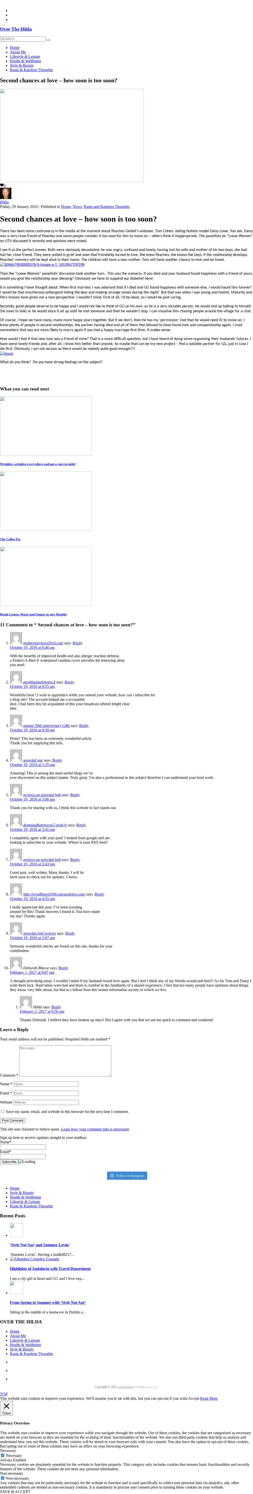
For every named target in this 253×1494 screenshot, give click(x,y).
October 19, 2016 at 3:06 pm (32, 799)
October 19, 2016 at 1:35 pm (32, 765)
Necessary (14, 1455)
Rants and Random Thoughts (106, 206)
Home (66, 206)
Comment (9, 1075)
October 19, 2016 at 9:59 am (32, 730)
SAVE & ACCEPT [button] (15, 1492)
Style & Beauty (22, 1193)
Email (6, 1093)
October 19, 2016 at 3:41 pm (32, 829)
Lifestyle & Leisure (25, 1202)
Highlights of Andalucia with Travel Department (50, 1269)
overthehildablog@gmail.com (23, 2)
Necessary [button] (8, 1451)
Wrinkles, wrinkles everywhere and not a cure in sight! (38, 464)
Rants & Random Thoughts (31, 1206)
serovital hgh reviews (39, 933)
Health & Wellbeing (25, 1197)
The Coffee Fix (10, 539)
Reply (77, 643)
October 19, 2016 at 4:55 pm (32, 899)
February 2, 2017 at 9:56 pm (42, 1011)
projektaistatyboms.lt (39, 682)
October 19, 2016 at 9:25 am (32, 686)
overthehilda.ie (125, 1387)
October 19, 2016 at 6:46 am (32, 647)
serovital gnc (33, 760)
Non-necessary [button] (11, 1473)
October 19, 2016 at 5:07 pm (32, 938)
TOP (4, 1394)
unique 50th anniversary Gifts (46, 726)
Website (6, 1102)
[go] (49, 40)
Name (6, 1084)
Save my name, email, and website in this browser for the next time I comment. (67, 1111)
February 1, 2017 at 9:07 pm (32, 972)
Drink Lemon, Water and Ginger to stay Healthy (33, 614)
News (77, 206)
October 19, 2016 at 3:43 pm (32, 864)
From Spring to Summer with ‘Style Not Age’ (48, 1302)
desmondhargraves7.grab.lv (45, 825)
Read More (209, 1398)
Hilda (4, 202)
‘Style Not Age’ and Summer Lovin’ (40, 1245)
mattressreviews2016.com (43, 643)
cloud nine (151, 1387)
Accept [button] (193, 1398)
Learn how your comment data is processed (95, 1129)
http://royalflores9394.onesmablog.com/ (54, 894)
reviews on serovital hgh (42, 795)
